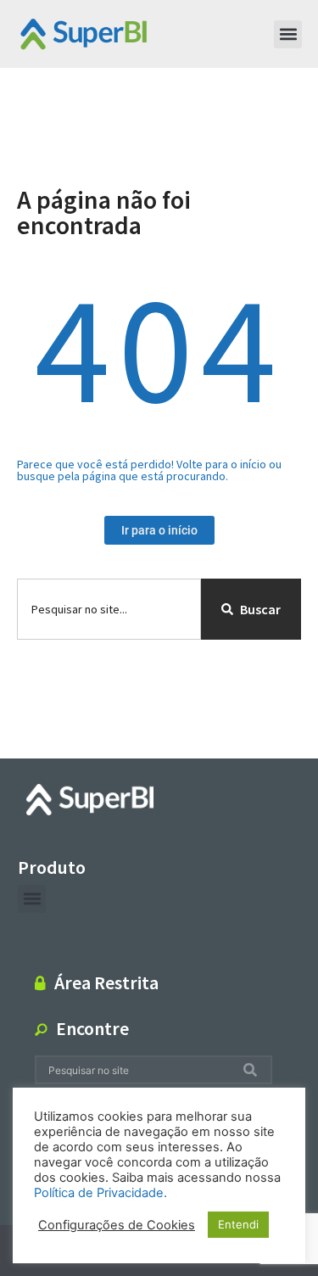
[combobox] (109, 609)
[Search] (253, 1070)
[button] (288, 34)
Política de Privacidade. (100, 1192)
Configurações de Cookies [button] (116, 1225)
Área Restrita (106, 982)
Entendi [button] (238, 1224)
